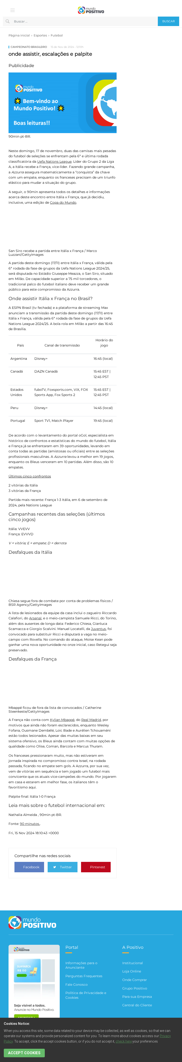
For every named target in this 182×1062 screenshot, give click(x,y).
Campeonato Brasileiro (29, 47)
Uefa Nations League (54, 161)
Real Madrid (91, 720)
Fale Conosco (76, 984)
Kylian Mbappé (62, 720)
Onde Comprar (134, 980)
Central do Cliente (137, 1005)
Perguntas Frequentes (83, 976)
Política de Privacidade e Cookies (85, 995)
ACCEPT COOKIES (24, 1053)
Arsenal (35, 618)
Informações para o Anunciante (81, 965)
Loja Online (131, 971)
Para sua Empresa (137, 996)
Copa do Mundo (63, 202)
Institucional (132, 963)
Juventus (98, 629)
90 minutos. (30, 824)
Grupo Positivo (134, 988)
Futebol (57, 35)
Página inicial (19, 35)
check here (124, 1041)
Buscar (168, 21)
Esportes (40, 35)
